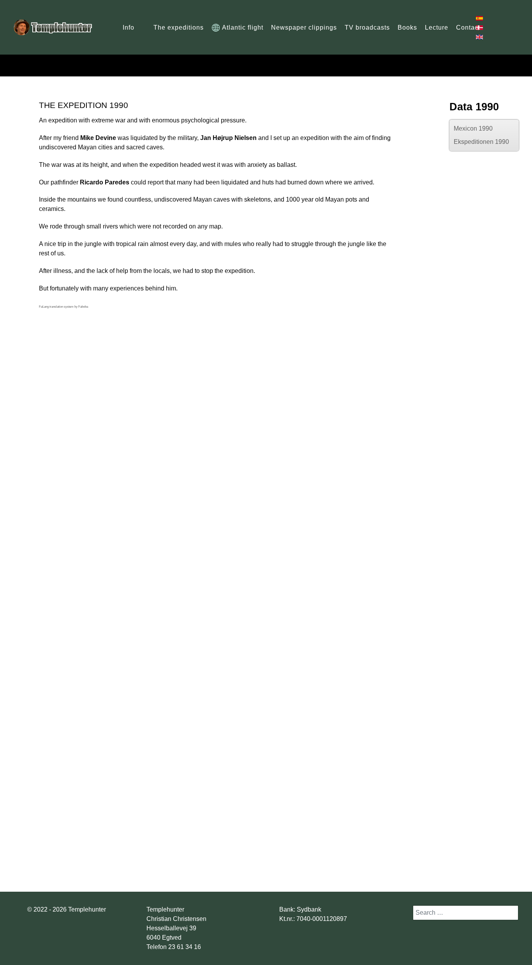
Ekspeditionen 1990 (481, 141)
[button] (23, 420)
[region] (266, 740)
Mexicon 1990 (473, 128)
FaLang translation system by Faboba (63, 306)
